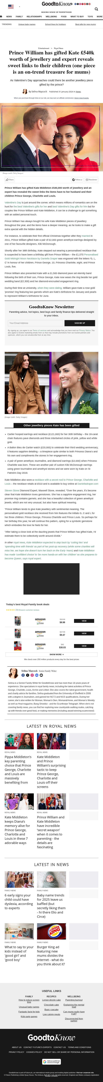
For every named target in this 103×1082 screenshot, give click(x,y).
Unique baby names (26, 24)
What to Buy (77, 16)
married (86, 236)
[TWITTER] (28, 675)
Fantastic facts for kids (29, 1012)
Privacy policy (16, 1052)
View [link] (84, 621)
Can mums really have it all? (74, 1013)
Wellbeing (51, 16)
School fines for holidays (55, 24)
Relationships (34, 16)
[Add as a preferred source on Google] (51, 1062)
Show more (56, 654)
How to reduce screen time (29, 1001)
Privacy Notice (85, 330)
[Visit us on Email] (87, 4)
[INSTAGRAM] (33, 675)
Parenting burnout (73, 1000)
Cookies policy (34, 1052)
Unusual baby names (29, 1007)
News (9, 16)
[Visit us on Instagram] (80, 4)
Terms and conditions (79, 1047)
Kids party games (29, 1016)
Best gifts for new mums (85, 24)
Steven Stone (12, 490)
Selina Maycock (39, 91)
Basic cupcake (51, 1009)
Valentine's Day (13, 202)
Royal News (58, 48)
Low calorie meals (51, 1014)
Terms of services (40, 330)
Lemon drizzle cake (51, 1000)
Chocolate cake (51, 1005)
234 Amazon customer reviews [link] (27, 610)
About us (16, 1047)
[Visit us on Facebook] (75, 4)
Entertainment (43, 48)
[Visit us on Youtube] (89, 4)
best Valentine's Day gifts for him (69, 206)
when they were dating (50, 288)
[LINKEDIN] (37, 675)
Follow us (78, 180)
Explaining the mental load (74, 1006)
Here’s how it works (81, 98)
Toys (90, 16)
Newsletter (93, 180)
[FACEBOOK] (23, 675)
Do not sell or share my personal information (69, 1052)
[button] (51, 620)
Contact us (60, 1047)
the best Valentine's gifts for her (30, 206)
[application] (51, 579)
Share (11, 180)
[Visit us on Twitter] (78, 4)
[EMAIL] (42, 675)
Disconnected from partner (74, 1020)
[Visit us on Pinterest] (82, 4)
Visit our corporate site (85, 1073)
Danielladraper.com (88, 483)
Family (19, 16)
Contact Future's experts (38, 1047)
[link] (18, 621)
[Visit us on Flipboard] (85, 4)
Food (64, 16)
